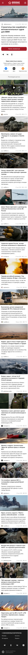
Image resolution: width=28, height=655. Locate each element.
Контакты (17, 635)
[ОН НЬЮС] (2, 256)
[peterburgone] (2, 460)
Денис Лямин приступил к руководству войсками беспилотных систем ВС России (14, 208)
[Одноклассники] (11, 645)
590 (26, 526)
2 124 (25, 150)
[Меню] (2, 2)
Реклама (4, 635)
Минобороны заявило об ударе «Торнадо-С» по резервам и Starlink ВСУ (12, 135)
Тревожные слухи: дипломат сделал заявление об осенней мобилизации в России (13, 412)
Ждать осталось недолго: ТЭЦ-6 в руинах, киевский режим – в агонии (12, 514)
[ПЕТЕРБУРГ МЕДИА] (2, 391)
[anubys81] (2, 114)
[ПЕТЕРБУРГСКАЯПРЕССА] (2, 560)
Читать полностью (14, 48)
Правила (17, 638)
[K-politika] (2, 322)
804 (26, 287)
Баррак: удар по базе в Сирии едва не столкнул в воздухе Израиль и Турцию (13, 342)
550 (26, 628)
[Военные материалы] (14, 2)
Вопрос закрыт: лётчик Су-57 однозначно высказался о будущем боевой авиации (12, 378)
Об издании (5, 638)
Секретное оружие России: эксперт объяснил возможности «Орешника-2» (13, 244)
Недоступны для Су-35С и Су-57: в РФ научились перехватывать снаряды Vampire (13, 614)
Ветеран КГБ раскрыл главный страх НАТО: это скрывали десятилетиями (13, 546)
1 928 (25, 187)
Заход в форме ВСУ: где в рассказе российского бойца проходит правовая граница (13, 172)
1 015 (25, 256)
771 (26, 356)
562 (26, 593)
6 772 (25, 114)
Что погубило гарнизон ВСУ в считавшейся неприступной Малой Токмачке (12, 482)
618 (26, 460)
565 (26, 560)
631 (26, 425)
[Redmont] (2, 24)
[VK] (17, 645)
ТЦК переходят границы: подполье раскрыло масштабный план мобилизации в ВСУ (12, 582)
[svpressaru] (2, 287)
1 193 (25, 223)
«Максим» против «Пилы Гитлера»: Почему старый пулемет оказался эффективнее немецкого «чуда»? (12, 99)
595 (26, 493)
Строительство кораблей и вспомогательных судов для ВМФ (14, 29)
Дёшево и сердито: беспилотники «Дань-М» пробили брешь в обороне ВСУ (13, 447)
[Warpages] (2, 425)
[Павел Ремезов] (2, 187)
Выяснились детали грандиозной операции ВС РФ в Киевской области (13, 308)
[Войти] (25, 2)
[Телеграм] (4, 645)
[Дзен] (23, 645)
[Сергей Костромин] (2, 150)
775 (26, 322)
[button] (3, 54)
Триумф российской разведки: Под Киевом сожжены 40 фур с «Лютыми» (13, 277)
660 (26, 391)
